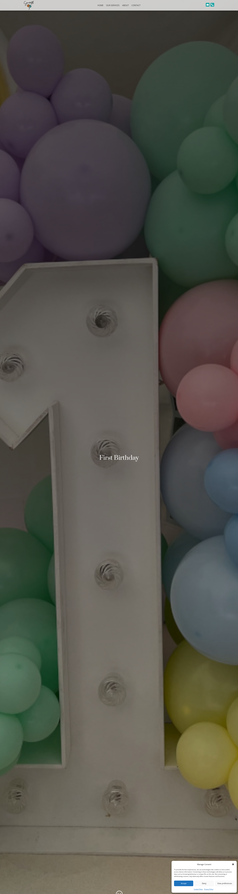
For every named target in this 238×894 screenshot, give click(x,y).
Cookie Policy (198, 889)
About (125, 5)
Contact (136, 5)
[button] (233, 864)
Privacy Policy (208, 889)
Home (100, 5)
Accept (183, 883)
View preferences (224, 883)
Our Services (112, 5)
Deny (204, 883)
